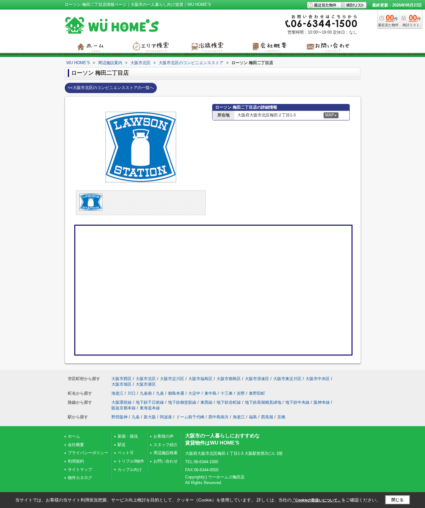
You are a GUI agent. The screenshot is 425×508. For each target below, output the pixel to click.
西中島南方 (218, 417)
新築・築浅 (128, 436)
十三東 (227, 393)
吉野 (241, 393)
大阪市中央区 (318, 378)
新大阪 (150, 417)
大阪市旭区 (121, 384)
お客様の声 (163, 436)
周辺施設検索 (165, 452)
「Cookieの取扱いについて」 (316, 500)
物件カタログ (80, 477)
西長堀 (267, 417)
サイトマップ (80, 469)
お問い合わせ (165, 461)
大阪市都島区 (229, 378)
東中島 (210, 393)
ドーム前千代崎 (190, 417)
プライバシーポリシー (88, 452)
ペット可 (126, 452)
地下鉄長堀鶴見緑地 (263, 402)
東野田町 (257, 393)
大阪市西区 (121, 378)
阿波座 (166, 417)
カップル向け (130, 469)
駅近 (122, 444)
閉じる (397, 499)
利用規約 (76, 461)
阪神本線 (322, 402)
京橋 (281, 417)
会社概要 (76, 444)
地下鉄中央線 (297, 402)
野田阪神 (119, 417)
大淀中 (194, 393)
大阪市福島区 (200, 378)
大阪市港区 (146, 384)
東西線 (206, 402)
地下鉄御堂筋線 (182, 402)
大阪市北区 (146, 378)
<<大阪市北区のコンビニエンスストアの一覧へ (111, 87)
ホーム (74, 436)
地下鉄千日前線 (150, 402)
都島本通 (176, 393)
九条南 (146, 393)
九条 (160, 393)
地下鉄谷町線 (229, 402)
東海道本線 (150, 408)
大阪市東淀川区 (287, 378)
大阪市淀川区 (172, 378)
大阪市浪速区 (257, 378)
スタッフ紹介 (165, 444)
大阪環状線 (121, 402)
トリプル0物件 (131, 461)
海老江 (117, 393)
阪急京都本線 (123, 408)
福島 (253, 417)
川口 (132, 393)
